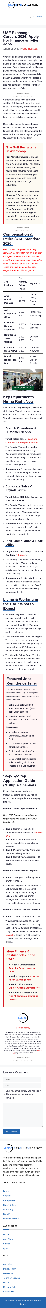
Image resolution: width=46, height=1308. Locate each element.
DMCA (6, 1282)
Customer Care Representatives (21, 442)
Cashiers (32, 439)
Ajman (6, 1248)
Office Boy (8, 1209)
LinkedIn (9, 935)
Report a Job (9, 1287)
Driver (6, 1191)
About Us (7, 1264)
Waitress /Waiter (11, 1218)
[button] (30, 17)
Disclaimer (8, 1273)
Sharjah (6, 1244)
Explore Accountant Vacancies (24, 988)
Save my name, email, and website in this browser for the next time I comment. (23, 1094)
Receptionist (9, 1200)
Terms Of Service (11, 1278)
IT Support (21, 555)
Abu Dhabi (8, 1239)
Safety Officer (9, 1205)
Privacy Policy (9, 1269)
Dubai (6, 1234)
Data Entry (8, 1214)
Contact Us (8, 1292)
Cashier (6, 1196)
